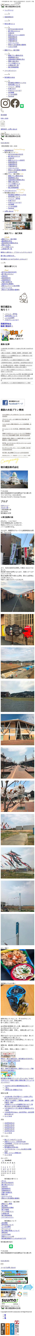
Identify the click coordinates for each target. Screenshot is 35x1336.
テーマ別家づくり (14, 63)
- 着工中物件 (5, 1209)
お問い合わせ (8, 211)
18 (5, 1171)
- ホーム (3, 1180)
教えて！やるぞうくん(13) (13, 1139)
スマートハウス (13, 43)
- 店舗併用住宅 (6, 280)
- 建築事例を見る (6, 241)
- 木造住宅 (4, 276)
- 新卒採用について (10, 316)
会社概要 (11, 92)
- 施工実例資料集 (6, 1215)
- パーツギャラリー (7, 1217)
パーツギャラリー (10, 190)
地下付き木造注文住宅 (15, 29)
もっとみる (8, 1116)
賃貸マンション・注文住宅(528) (15, 1141)
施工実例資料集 (13, 67)
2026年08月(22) (9, 1123)
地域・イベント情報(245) (12, 1153)
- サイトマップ (6, 1228)
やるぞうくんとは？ (15, 90)
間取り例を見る (13, 61)
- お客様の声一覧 (6, 249)
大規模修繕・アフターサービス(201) (16, 1143)
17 (3, 1171)
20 (10, 1171)
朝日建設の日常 (6, 513)
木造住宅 (11, 33)
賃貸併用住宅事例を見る (16, 59)
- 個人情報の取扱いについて (10, 1230)
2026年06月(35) (9, 1127)
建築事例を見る (13, 57)
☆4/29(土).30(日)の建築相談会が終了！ (17, 1086)
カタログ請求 (12, 46)
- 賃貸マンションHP (7, 1236)
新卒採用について (14, 84)
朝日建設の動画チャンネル (17, 82)
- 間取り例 (4, 1194)
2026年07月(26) (9, 1125)
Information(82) (9, 1145)
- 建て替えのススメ (7, 274)
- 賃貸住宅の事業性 (7, 284)
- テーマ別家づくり (7, 247)
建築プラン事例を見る (15, 55)
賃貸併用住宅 (12, 37)
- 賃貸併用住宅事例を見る (9, 243)
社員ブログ (12, 88)
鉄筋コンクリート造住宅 (16, 35)
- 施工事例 (4, 1205)
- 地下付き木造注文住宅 (9, 272)
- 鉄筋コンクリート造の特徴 (10, 286)
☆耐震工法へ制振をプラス (13, 1089)
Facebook (11, 96)
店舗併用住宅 (12, 39)
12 (8, 1169)
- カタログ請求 (6, 1234)
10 (3, 1169)
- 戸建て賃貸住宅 (6, 282)
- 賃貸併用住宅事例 (7, 1207)
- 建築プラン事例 (6, 1203)
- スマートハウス (6, 288)
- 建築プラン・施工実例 (9, 239)
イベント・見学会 (14, 86)
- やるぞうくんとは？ (11, 320)
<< (3, 1160)
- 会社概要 (4, 1223)
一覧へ (6, 1088)
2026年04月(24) (9, 1131)
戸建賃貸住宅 (12, 41)
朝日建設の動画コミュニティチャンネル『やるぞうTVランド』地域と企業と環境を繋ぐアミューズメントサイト (17, 1080)
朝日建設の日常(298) (11, 1147)
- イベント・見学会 (10, 314)
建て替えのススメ (14, 31)
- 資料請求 (4, 1232)
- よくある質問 (9, 318)
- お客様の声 (5, 1213)
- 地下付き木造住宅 (7, 1182)
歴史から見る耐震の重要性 (17, 45)
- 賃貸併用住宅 (6, 278)
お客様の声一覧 (13, 65)
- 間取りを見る (6, 245)
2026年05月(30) (9, 1129)
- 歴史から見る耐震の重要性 (10, 289)
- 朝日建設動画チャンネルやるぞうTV (13, 1238)
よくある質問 (12, 94)
